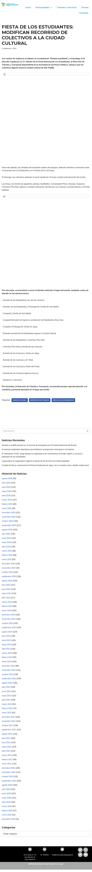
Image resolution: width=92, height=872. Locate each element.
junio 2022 (6, 691)
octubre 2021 (7, 725)
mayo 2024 (6, 593)
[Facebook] (80, 849)
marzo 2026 (7, 500)
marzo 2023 (7, 653)
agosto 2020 (7, 785)
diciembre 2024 (8, 564)
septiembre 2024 (9, 576)
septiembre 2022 (9, 679)
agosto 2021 (7, 734)
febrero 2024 (7, 606)
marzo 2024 (7, 602)
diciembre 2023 (8, 615)
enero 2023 (7, 662)
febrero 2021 (7, 760)
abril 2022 (6, 700)
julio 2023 (6, 636)
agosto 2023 (7, 632)
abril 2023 (6, 649)
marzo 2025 (7, 551)
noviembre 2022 (9, 670)
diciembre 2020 (8, 768)
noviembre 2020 (9, 772)
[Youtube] (85, 854)
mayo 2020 (6, 798)
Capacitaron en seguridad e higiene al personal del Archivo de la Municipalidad (35, 461)
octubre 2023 (7, 623)
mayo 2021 (6, 747)
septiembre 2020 (9, 781)
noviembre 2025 (9, 517)
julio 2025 (6, 534)
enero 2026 (7, 508)
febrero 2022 (7, 708)
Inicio (28, 7)
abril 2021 (6, 751)
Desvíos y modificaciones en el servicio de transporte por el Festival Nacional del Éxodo (39, 445)
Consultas (83, 13)
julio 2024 (6, 585)
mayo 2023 (6, 645)
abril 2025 (6, 547)
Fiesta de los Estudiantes (63, 400)
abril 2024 (6, 598)
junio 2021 (6, 742)
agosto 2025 (7, 530)
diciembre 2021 (8, 717)
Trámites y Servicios (67, 7)
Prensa (84, 7)
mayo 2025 (6, 542)
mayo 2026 (6, 491)
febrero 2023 (7, 657)
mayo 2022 (6, 696)
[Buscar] (87, 430)
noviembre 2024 (9, 568)
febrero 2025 (7, 555)
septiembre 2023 (9, 627)
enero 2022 (7, 713)
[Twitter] (80, 854)
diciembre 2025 (8, 513)
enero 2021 (7, 764)
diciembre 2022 (8, 666)
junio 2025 (6, 538)
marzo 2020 (7, 806)
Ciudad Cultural (20, 400)
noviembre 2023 (9, 619)
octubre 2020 (7, 776)
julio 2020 (6, 789)
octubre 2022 (7, 674)
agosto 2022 (7, 683)
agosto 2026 (7, 478)
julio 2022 (6, 687)
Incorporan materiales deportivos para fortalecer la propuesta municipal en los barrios (38, 449)
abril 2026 (6, 496)
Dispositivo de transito (39, 400)
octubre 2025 (7, 521)
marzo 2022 (7, 704)
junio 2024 (6, 589)
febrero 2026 (7, 504)
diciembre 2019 (8, 819)
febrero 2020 (7, 811)
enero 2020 (7, 815)
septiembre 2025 (9, 525)
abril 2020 (6, 802)
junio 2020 (6, 793)
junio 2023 (6, 640)
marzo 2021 (7, 755)
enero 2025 (7, 559)
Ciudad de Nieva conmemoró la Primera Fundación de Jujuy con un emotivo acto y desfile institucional (45, 465)
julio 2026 (6, 483)
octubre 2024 (7, 572)
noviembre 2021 (9, 721)
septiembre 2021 (9, 730)
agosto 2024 (7, 581)
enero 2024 (7, 610)
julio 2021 (6, 738)
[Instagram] (85, 849)
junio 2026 (6, 487)
